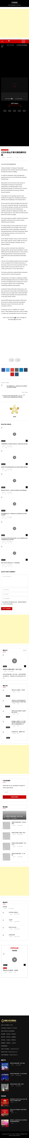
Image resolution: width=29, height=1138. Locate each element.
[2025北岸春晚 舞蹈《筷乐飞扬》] (14, 815)
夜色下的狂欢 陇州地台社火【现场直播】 (10, 563)
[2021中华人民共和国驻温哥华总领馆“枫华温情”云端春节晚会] (6, 703)
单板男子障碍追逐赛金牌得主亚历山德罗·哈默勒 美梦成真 (14, 467)
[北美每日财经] (5, 936)
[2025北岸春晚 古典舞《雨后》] (6, 836)
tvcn (3, 157)
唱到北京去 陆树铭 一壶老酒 (18, 690)
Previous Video (5, 382)
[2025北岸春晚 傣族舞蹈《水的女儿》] (6, 846)
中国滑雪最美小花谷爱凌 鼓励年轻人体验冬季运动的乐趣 (14, 444)
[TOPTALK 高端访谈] (5, 914)
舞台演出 (4, 968)
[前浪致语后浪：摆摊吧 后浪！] (6, 735)
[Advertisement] (14, 23)
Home (2, 45)
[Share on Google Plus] (12, 370)
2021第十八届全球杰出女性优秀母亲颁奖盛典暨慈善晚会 (18, 1120)
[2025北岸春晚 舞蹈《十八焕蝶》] (6, 857)
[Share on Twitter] (8, 370)
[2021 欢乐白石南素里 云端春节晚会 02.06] (6, 714)
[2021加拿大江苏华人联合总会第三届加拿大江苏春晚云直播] (5, 1102)
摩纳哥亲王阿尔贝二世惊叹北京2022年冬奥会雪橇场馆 (14, 490)
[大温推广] (5, 921)
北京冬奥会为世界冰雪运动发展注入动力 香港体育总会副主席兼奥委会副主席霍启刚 (12, 396)
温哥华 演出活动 (12, 927)
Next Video (25, 392)
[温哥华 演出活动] (5, 929)
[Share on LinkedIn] (21, 370)
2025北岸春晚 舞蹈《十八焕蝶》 (18, 854)
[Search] (27, 41)
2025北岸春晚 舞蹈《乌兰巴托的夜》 (19, 822)
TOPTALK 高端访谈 (13, 912)
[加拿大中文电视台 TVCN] (14, 41)
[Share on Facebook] (3, 370)
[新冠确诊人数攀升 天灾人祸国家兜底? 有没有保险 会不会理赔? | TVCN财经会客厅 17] (6, 724)
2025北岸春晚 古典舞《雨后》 (19, 832)
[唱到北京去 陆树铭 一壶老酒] (6, 693)
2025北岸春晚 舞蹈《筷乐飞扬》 (14, 5)
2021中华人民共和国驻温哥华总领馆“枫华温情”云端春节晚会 (19, 701)
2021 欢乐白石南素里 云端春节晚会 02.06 (19, 711)
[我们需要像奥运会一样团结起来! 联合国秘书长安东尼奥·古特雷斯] (3, 386)
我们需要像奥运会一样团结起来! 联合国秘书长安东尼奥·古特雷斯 (17, 386)
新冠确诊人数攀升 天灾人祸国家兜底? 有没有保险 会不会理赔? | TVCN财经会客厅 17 (19, 723)
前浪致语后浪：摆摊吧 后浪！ (19, 731)
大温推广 (11, 920)
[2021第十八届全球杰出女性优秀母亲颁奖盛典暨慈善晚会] (5, 1123)
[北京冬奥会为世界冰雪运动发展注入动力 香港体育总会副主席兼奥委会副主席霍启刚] (25, 396)
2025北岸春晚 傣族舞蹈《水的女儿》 (19, 843)
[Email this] (17, 370)
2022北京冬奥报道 (10, 45)
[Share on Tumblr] (26, 370)
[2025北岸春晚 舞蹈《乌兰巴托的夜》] (6, 825)
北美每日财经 (12, 935)
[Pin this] (12, 374)
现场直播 (5, 906)
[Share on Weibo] (17, 374)
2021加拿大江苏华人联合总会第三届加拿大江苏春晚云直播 (18, 1099)
